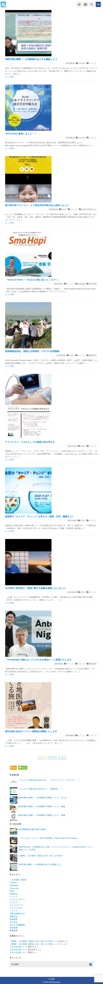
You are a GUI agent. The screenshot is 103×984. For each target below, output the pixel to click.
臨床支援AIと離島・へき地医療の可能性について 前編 (41, 815)
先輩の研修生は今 (89, 209)
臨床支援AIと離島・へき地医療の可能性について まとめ (42, 798)
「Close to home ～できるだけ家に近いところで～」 (32, 279)
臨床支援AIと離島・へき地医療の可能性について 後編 (41, 806)
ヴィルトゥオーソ (17, 899)
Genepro (81, 63)
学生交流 (13, 922)
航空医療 (93, 284)
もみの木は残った (17, 947)
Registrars (14, 885)
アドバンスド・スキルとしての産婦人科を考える (30, 442)
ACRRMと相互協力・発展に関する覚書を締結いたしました (35, 588)
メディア (81, 664)
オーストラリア (16, 905)
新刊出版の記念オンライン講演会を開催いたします (31, 731)
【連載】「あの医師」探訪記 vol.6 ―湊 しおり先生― (41, 856)
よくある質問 (79, 4)
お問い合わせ (85, 4)
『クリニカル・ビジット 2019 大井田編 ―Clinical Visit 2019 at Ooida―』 (49, 838)
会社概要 (51, 979)
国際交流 (93, 355)
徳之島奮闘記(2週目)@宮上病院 (32, 829)
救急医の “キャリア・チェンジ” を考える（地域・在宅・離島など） (39, 516)
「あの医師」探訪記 (18, 880)
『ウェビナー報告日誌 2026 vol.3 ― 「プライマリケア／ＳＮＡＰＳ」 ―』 (49, 780)
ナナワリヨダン (16, 908)
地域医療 (81, 284)
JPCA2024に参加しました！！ (21, 133)
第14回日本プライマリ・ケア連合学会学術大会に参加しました (37, 205)
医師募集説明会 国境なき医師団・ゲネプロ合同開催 (32, 351)
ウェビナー (14, 902)
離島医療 (93, 664)
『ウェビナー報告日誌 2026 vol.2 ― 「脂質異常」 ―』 (41, 789)
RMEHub (13, 894)
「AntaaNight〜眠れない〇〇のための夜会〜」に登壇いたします (38, 659)
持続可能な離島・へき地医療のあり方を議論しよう (31, 59)
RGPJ (64, 209)
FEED (24, 768)
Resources (14, 888)
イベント (93, 63)
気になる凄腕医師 (17, 925)
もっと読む (10, 77)
